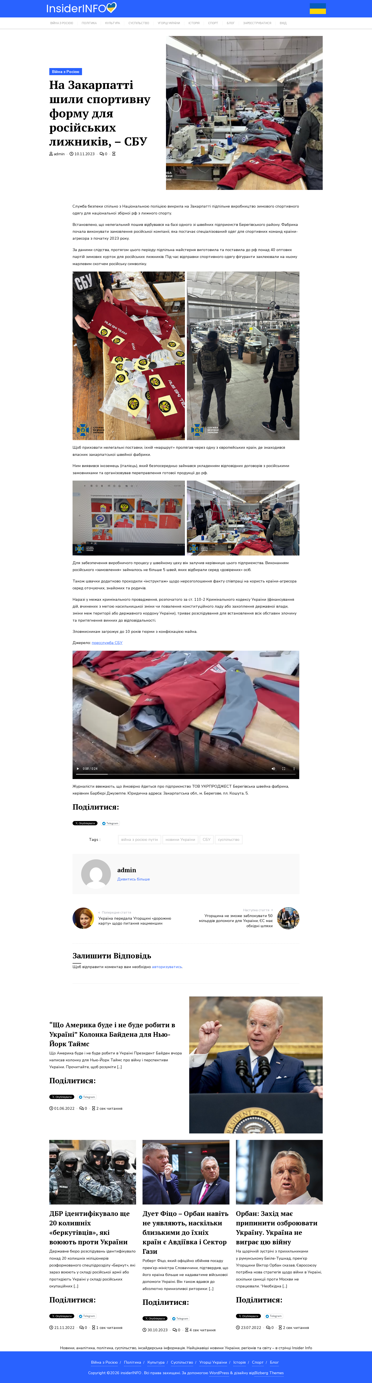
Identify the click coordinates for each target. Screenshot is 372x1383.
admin (59, 154)
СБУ (207, 839)
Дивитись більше (133, 879)
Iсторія (239, 1362)
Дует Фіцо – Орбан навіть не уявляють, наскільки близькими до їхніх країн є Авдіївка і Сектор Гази (185, 1232)
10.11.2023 (84, 154)
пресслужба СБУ (107, 642)
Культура (156, 1362)
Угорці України (213, 1362)
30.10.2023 (157, 1330)
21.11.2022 (64, 1327)
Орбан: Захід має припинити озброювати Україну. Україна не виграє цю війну (277, 1227)
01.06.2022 (64, 1108)
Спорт (258, 1362)
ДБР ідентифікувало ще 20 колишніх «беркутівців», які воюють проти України (89, 1227)
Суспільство (182, 1362)
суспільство (228, 839)
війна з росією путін (139, 839)
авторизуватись (167, 966)
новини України (180, 839)
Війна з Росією (65, 71)
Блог (274, 1362)
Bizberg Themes (269, 1372)
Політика (132, 1362)
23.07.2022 (251, 1327)
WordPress (219, 1372)
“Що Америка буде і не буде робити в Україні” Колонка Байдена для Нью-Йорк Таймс (112, 1034)
